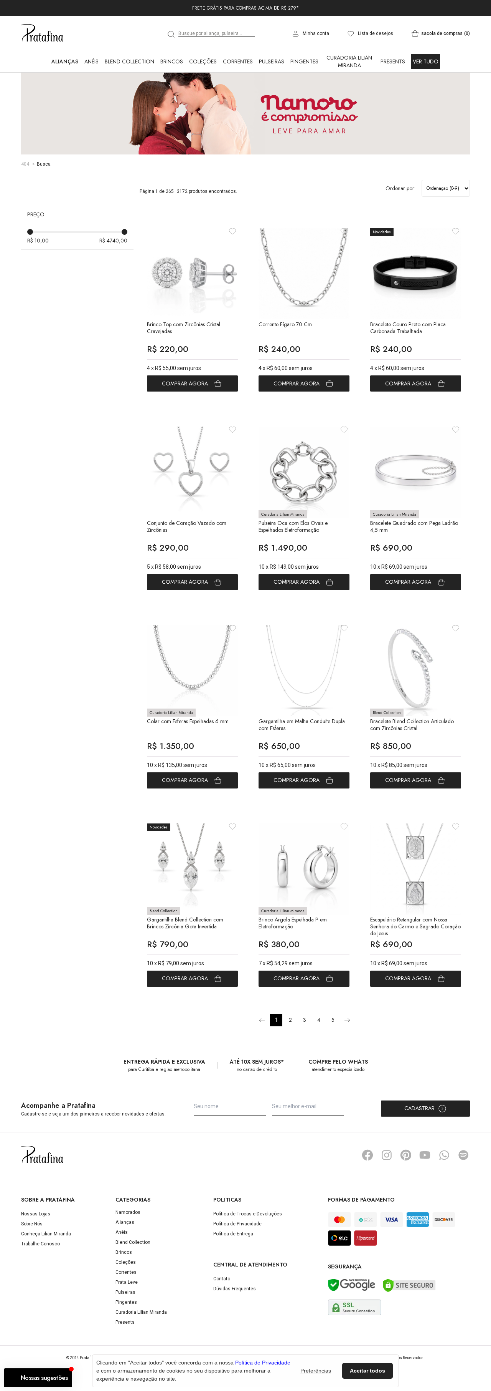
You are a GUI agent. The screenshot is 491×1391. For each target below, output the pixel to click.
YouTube (425, 1188)
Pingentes (304, 95)
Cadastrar (419, 1142)
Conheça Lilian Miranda (46, 1267)
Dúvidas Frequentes (234, 1322)
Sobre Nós (32, 1257)
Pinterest (405, 1188)
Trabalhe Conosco (40, 1277)
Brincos (171, 95)
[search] (171, 68)
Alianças (64, 95)
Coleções (203, 95)
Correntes (238, 95)
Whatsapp (444, 1188)
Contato (221, 1312)
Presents (393, 95)
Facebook (367, 1188)
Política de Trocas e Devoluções (247, 1247)
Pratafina (42, 67)
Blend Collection (129, 95)
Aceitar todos (367, 1371)
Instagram (386, 1188)
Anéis (91, 95)
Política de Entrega (233, 1267)
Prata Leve (126, 1316)
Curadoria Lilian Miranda (349, 95)
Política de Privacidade (237, 1257)
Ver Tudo (425, 95)
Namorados (127, 1246)
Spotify (463, 1188)
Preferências (315, 1371)
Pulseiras (271, 95)
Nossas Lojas (35, 1247)
